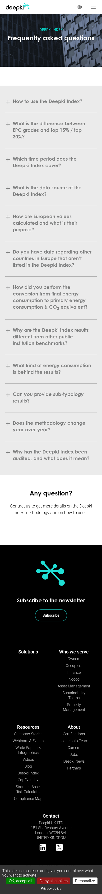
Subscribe (51, 615)
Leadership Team (74, 741)
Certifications (74, 734)
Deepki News (74, 761)
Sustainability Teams (74, 695)
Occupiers (74, 665)
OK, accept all (20, 881)
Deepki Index (28, 773)
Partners (74, 768)
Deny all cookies (54, 881)
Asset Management (74, 686)
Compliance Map (28, 798)
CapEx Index (28, 780)
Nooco (74, 679)
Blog (28, 766)
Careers (74, 747)
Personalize (85, 881)
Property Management (74, 707)
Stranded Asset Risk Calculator (28, 789)
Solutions (28, 652)
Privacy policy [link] (51, 888)
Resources (28, 727)
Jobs (74, 754)
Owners (74, 659)
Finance (74, 672)
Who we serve (74, 652)
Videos (28, 759)
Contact (51, 816)
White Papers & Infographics (28, 750)
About (74, 727)
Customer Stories (28, 734)
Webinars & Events (28, 741)
